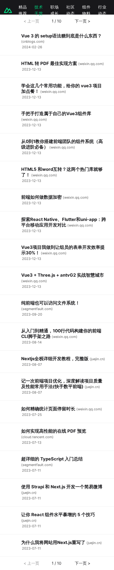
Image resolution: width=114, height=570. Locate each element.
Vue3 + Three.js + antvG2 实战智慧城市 (62, 275)
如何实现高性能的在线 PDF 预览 (53, 431)
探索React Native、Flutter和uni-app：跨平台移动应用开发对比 (63, 222)
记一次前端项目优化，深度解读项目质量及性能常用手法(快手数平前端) (61, 383)
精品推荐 (23, 10)
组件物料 (86, 10)
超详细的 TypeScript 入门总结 (52, 459)
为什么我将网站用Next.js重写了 (53, 542)
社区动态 (70, 10)
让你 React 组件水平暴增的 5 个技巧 (58, 514)
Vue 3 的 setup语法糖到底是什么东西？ (61, 35)
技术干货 (38, 10)
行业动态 (102, 10)
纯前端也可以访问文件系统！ (50, 303)
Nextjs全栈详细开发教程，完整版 (55, 358)
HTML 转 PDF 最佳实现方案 (49, 63)
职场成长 (54, 10)
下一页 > (82, 21)
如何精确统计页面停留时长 (48, 408)
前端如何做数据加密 (41, 197)
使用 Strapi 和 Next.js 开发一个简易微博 (61, 486)
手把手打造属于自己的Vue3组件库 (56, 113)
